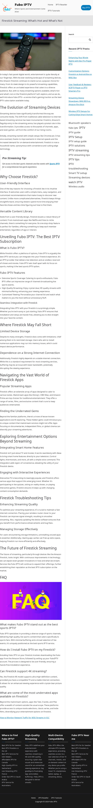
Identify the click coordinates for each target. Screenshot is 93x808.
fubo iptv (73, 127)
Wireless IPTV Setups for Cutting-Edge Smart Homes (81, 113)
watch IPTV (75, 182)
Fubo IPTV (23, 5)
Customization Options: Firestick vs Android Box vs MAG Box (80, 74)
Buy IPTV (86, 7)
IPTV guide (75, 132)
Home (50, 4)
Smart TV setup (78, 173)
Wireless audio (76, 186)
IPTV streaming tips (79, 154)
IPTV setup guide (78, 141)
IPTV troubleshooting (78, 166)
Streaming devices (79, 177)
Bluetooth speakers (80, 122)
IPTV (82, 127)
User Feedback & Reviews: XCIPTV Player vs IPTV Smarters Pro (80, 87)
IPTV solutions (77, 145)
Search (71, 34)
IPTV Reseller (61, 4)
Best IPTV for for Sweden (11, 745)
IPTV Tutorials (54, 10)
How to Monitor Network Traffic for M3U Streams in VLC (24, 717)
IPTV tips (74, 159)
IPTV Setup (75, 137)
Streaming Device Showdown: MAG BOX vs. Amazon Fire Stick (80, 101)
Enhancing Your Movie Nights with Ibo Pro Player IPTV (80, 60)
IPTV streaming (79, 150)
